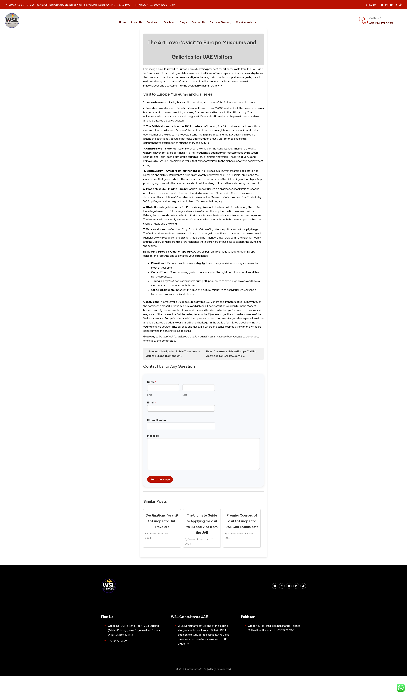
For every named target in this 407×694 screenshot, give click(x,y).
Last (185, 394)
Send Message (160, 479)
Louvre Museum (245, 102)
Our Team (169, 22)
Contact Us (198, 22)
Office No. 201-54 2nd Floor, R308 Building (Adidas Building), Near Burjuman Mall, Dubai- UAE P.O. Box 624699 (134, 630)
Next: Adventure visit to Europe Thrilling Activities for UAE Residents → (231, 353)
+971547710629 (117, 640)
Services (152, 22)
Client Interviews (246, 22)
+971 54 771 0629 (381, 23)
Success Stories (219, 22)
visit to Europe (178, 69)
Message (153, 435)
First (149, 394)
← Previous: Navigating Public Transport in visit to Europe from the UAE (173, 353)
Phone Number (157, 420)
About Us (136, 22)
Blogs (183, 22)
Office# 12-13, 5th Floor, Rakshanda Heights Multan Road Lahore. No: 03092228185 (274, 628)
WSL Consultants (189, 669)
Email (151, 402)
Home (122, 22)
